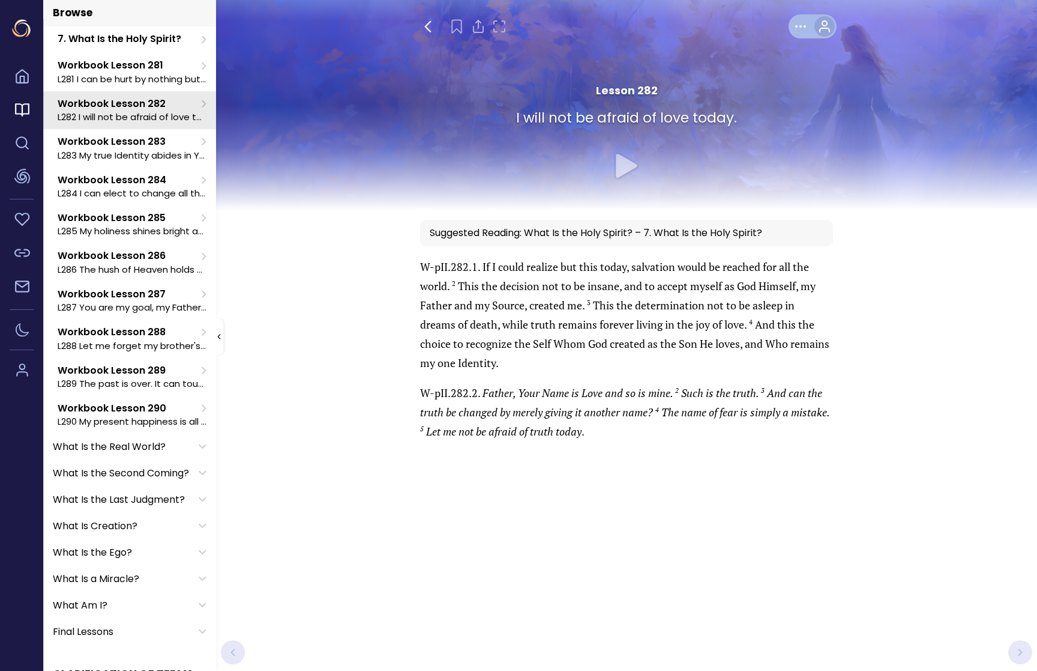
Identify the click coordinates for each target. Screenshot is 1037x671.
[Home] (21, 78)
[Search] (21, 144)
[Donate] (21, 221)
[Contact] (21, 288)
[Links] (21, 254)
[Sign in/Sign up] (21, 371)
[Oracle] (21, 178)
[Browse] (21, 111)
